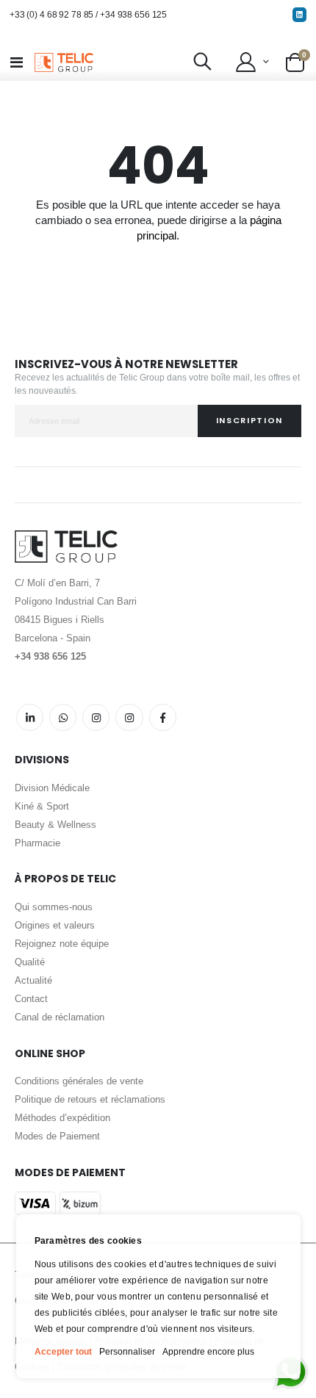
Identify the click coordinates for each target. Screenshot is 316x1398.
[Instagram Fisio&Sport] (129, 717)
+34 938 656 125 (133, 15)
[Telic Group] (64, 62)
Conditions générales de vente (79, 1081)
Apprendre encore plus (208, 1352)
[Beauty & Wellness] (162, 717)
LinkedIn (29, 717)
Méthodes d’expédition (62, 1117)
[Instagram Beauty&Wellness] (95, 717)
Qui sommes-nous (54, 906)
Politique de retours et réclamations (90, 1099)
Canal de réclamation (59, 1017)
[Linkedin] (299, 14)
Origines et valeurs (55, 925)
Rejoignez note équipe (62, 943)
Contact (31, 998)
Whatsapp (62, 717)
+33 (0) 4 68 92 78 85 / (55, 15)
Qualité (30, 962)
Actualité (33, 980)
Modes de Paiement (57, 1136)
